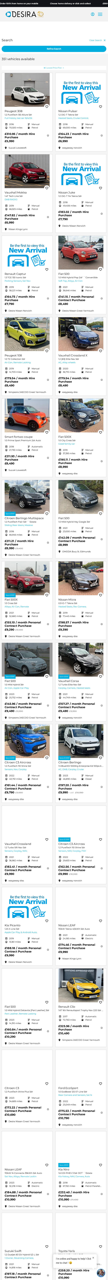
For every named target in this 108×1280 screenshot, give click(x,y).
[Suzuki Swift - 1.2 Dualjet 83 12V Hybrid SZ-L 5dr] (27, 1230)
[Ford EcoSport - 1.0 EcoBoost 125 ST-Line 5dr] (81, 1067)
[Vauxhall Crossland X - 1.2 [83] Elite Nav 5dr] (81, 334)
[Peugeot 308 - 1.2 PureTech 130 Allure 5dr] (27, 90)
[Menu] (100, 14)
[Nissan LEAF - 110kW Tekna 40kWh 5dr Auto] (81, 904)
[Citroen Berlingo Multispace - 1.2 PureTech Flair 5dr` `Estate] (27, 497)
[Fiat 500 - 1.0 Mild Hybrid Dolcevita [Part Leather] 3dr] (27, 985)
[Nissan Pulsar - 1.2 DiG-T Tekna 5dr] (81, 90)
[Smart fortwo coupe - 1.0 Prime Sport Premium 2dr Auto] (27, 415)
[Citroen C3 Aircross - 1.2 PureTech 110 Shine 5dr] (27, 741)
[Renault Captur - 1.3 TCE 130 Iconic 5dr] (27, 253)
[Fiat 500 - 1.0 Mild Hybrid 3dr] (27, 660)
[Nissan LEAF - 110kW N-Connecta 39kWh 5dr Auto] (27, 1148)
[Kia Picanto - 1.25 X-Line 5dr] (27, 904)
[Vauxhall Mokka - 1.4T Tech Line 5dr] (27, 171)
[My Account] (93, 14)
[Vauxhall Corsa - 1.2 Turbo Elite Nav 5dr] (81, 660)
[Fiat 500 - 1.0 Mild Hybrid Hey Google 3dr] (81, 497)
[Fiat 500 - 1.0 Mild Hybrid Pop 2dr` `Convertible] (81, 253)
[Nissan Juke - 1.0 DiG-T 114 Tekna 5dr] (81, 171)
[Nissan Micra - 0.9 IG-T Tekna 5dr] (81, 578)
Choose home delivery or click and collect (70, 3)
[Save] (47, 107)
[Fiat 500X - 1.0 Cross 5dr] (27, 578)
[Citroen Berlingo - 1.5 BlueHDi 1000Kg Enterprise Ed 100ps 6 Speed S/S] (81, 741)
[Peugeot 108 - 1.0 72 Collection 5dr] (27, 334)
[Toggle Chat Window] (101, 1273)
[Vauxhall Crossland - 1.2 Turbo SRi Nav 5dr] (27, 823)
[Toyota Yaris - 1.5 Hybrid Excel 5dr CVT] (81, 1230)
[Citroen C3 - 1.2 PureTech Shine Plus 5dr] (27, 1067)
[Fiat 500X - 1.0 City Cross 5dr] (81, 415)
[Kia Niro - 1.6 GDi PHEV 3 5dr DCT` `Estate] (81, 1148)
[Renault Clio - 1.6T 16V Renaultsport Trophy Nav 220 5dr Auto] (81, 985)
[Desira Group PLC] (25, 14)
